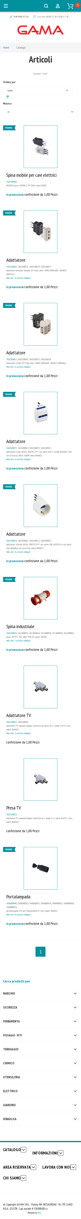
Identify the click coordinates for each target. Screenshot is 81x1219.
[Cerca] (46, 6)
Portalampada (18, 896)
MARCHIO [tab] (9, 993)
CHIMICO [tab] (8, 1063)
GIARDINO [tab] (9, 1105)
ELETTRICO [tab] (10, 1091)
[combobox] (37, 90)
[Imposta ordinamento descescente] (7, 97)
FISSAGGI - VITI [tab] (12, 1035)
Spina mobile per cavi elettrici (31, 175)
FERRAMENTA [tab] (11, 1021)
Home (6, 47)
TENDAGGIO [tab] (10, 1049)
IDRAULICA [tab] (9, 1119)
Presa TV (13, 807)
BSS (39, 1212)
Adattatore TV (18, 715)
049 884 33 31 (21, 16)
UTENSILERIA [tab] (11, 1077)
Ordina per (9, 82)
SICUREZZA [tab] (10, 1007)
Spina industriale (20, 626)
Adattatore (15, 260)
